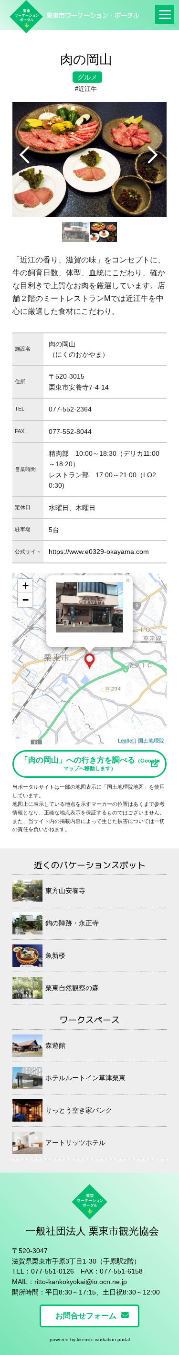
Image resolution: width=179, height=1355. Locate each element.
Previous (26, 155)
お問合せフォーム (85, 1316)
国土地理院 (151, 740)
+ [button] (25, 586)
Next (152, 155)
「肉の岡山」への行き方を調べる (90, 763)
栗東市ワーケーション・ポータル (92, 15)
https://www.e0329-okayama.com (99, 551)
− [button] (25, 600)
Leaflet (126, 740)
